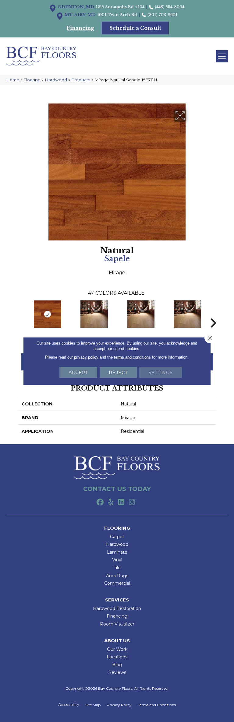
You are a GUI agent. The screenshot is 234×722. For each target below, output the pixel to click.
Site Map (93, 705)
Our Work (117, 649)
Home (12, 79)
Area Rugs (117, 575)
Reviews (117, 672)
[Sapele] (47, 314)
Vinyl (117, 560)
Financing (117, 616)
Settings (160, 372)
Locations (117, 657)
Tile (117, 567)
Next (213, 314)
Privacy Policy (119, 705)
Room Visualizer (117, 624)
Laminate (117, 552)
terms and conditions (132, 357)
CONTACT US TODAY (117, 488)
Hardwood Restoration (117, 608)
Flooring (32, 79)
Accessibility (68, 704)
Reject (118, 372)
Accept (78, 372)
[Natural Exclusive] (140, 314)
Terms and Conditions (157, 705)
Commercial (117, 583)
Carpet (117, 536)
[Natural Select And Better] (94, 314)
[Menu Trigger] (222, 56)
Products (80, 79)
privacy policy (86, 357)
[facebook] (100, 502)
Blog (117, 665)
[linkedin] (121, 502)
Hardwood (56, 79)
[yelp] (110, 502)
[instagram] (132, 502)
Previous (21, 314)
